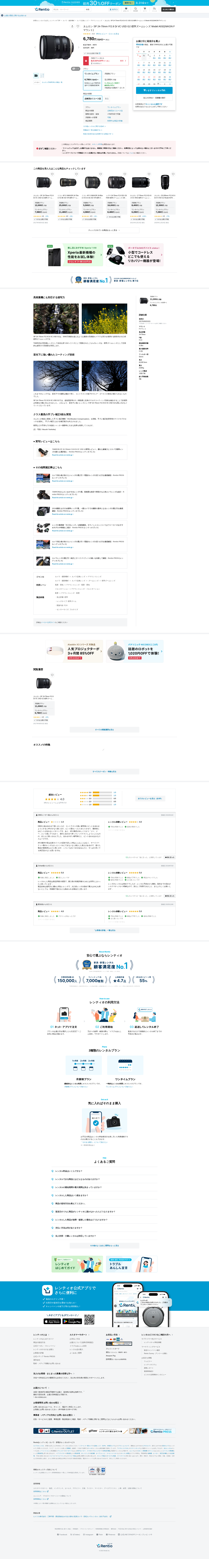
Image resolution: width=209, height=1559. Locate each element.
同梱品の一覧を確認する (92, 130)
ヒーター (155, 1453)
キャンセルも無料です (154, 104)
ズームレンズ (93, 581)
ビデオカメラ (147, 1446)
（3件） (71, 216)
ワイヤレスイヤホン (123, 1448)
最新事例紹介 (148, 1371)
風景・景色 (59, 585)
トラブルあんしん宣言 (78, 1346)
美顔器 (69, 1453)
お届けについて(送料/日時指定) (81, 1342)
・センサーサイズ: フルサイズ (66, 609)
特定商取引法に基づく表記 (63, 1529)
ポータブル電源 (111, 1456)
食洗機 (93, 1453)
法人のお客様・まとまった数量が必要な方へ (52, 1374)
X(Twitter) (76, 1535)
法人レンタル (168, 1448)
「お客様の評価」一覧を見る (104, 930)
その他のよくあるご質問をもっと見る (104, 1246)
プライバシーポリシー (86, 1529)
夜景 (56, 593)
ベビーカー (52, 1456)
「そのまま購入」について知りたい (94, 1142)
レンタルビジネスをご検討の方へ (156, 1335)
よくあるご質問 (76, 1353)
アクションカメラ (124, 1446)
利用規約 (75, 1529)
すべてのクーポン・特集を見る (104, 771)
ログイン (115, 9)
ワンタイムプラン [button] (114, 107)
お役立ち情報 (147, 1358)
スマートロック (135, 1448)
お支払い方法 (75, 1339)
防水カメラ (166, 1446)
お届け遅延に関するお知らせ (15, 15)
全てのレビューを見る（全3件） (150, 798)
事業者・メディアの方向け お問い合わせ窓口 (53, 1415)
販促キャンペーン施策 (152, 1350)
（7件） (168, 216)
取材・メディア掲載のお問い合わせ (46, 1363)
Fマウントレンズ (94, 577)
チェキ (90, 1448)
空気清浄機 (106, 1451)
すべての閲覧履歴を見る (104, 730)
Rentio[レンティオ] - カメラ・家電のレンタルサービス (54, 1442)
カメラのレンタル (38, 1446)
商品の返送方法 (39, 1342)
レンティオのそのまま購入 (43, 1349)
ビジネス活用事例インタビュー (155, 1375)
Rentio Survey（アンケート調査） (156, 1353)
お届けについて (40, 1388)
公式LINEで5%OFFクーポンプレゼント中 (136, 1535)
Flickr (100, 1535)
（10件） (144, 216)
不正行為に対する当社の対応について (129, 1529)
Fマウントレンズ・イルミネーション (86, 589)
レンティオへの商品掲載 (152, 1342)
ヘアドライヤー (60, 1453)
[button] (72, 26)
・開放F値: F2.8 (61, 605)
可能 (109, 117)
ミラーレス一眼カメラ (86, 1446)
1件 (115, 792)
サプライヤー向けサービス (152, 1339)
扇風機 (150, 1453)
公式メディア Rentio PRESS (44, 1356)
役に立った (170, 857)
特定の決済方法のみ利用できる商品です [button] (97, 134)
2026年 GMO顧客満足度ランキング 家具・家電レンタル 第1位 (104, 971)
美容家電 (77, 1453)
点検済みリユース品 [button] (115, 111)
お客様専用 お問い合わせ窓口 (46, 1403)
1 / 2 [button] (77, 69)
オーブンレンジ (100, 1453)
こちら (131, 153)
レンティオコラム (150, 1364)
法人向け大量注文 (168, 9)
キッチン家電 (125, 1453)
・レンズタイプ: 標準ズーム (65, 601)
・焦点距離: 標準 (61, 597)
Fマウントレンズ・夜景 (71, 593)
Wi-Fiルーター (81, 1451)
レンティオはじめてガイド (43, 1339)
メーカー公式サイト (48, 622)
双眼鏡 (69, 1448)
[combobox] (71, 9)
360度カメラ (111, 1446)
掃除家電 (40, 1453)
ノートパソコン (44, 1451)
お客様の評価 (38, 1353)
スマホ (89, 1451)
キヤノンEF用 (97, 144)
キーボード (68, 1451)
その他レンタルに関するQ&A (93, 126)
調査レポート (148, 1368)
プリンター (60, 1451)
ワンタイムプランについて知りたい (119, 1087)
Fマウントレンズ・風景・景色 (78, 585)
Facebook (63, 1535)
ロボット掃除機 (142, 1451)
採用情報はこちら (39, 1491)
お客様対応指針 (147, 1529)
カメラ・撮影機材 (62, 577)
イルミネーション (62, 589)
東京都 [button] (140, 45)
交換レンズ (97, 1446)
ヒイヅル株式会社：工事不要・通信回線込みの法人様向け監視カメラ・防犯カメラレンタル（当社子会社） (71, 1516)
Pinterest (111, 1535)
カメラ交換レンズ (78, 577)
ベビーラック (61, 1456)
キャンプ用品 (101, 1456)
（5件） (47, 216)
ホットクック (85, 1453)
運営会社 (36, 1360)
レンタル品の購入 (76, 1349)
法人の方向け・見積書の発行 (154, 98)
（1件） (95, 216)
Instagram (89, 1535)
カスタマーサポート (78, 1335)
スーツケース (121, 1456)
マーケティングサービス (151, 1347)
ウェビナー (148, 1361)
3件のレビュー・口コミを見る (107, 34)
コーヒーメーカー (112, 1453)
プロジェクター (97, 1451)
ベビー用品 (72, 1456)
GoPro (104, 1446)
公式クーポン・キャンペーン (44, 1346)
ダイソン (150, 1451)
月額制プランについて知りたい (76, 1087)
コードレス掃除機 (168, 1451)
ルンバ (132, 1451)
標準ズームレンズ (108, 581)
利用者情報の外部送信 (102, 1529)
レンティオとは (40, 1335)
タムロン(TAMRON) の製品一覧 (52, 82)
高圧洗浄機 (163, 1453)
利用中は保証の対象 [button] (115, 121)
